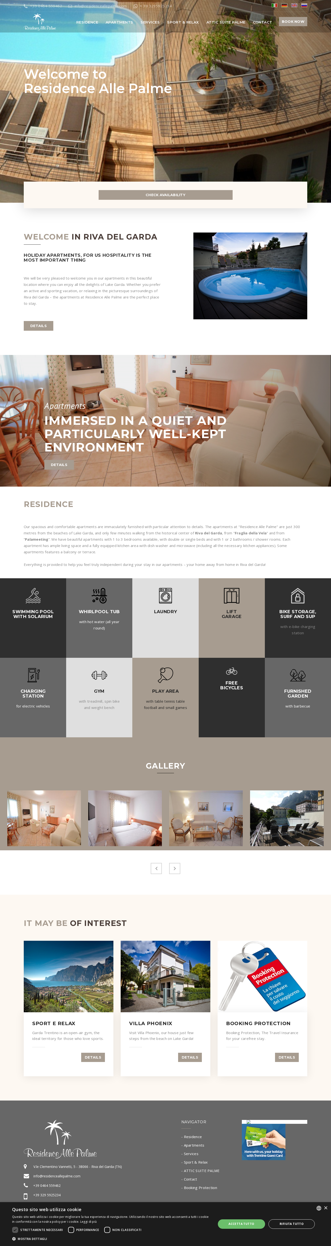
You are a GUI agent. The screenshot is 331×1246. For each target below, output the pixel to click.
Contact (262, 22)
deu (284, 5)
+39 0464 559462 (47, 1185)
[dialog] (165, 1224)
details (38, 326)
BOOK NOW (293, 21)
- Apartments (193, 1145)
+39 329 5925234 (47, 1195)
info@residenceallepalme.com (56, 1176)
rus (304, 5)
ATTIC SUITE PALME (225, 22)
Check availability (165, 195)
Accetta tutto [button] (241, 1224)
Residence (87, 22)
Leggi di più (88, 1222)
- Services (189, 1153)
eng (294, 5)
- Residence (191, 1136)
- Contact (189, 1179)
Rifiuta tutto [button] (292, 1224)
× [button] (325, 1208)
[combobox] (318, 1208)
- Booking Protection (199, 1187)
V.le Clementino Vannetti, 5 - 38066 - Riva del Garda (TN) (77, 1166)
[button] (111, 1239)
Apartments (119, 22)
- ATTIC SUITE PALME (200, 1170)
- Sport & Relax (194, 1162)
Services (150, 22)
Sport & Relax (183, 22)
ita (274, 5)
